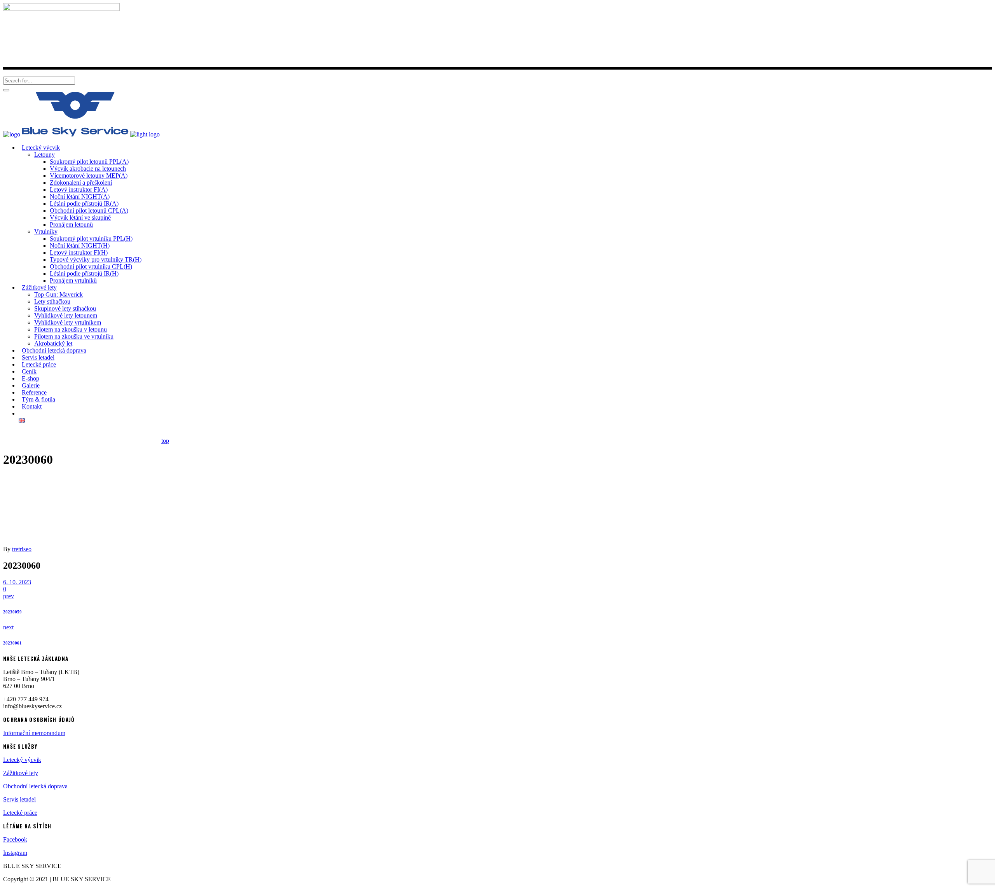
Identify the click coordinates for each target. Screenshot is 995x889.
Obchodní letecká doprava (35, 786)
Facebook (15, 839)
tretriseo (21, 549)
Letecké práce (20, 812)
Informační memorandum (34, 733)
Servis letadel (19, 799)
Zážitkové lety (20, 773)
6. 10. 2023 (17, 582)
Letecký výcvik (22, 759)
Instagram (15, 852)
